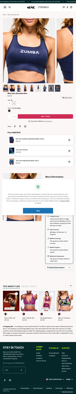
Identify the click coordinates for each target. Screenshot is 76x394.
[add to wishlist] (16, 293)
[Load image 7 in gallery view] (44, 88)
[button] (9, 7)
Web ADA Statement (67, 392)
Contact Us (65, 356)
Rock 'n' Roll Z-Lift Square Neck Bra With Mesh (11, 318)
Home (4, 14)
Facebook (39, 356)
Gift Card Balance (67, 363)
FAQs (63, 353)
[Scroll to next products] (71, 285)
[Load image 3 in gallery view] (19, 88)
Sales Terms (65, 366)
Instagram (39, 358)
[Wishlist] (64, 7)
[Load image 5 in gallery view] (31, 88)
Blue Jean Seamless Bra (13, 14)
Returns (64, 361)
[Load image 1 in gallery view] (6, 88)
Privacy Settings (25, 388)
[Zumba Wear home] (31, 7)
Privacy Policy (59, 388)
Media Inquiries (66, 368)
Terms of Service (41, 361)
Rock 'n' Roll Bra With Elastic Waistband (28, 318)
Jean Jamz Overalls (22, 150)
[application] (38, 197)
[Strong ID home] (43, 7)
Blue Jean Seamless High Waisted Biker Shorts (30, 139)
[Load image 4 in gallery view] (25, 88)
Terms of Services (37, 388)
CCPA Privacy (69, 388)
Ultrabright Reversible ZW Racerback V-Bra (47, 318)
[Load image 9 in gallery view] (57, 88)
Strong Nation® (54, 353)
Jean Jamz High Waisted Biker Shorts (27, 160)
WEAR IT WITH (29, 286)
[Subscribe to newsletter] (21, 370)
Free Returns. (48, 121)
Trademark (49, 388)
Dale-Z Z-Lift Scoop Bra (64, 318)
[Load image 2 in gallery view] (12, 88)
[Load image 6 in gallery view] (38, 88)
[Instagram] (10, 380)
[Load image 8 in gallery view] (51, 88)
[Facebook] (5, 380)
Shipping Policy (66, 358)
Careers (64, 371)
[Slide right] (68, 50)
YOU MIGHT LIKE (11, 286)
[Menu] (5, 7)
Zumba (38, 353)
